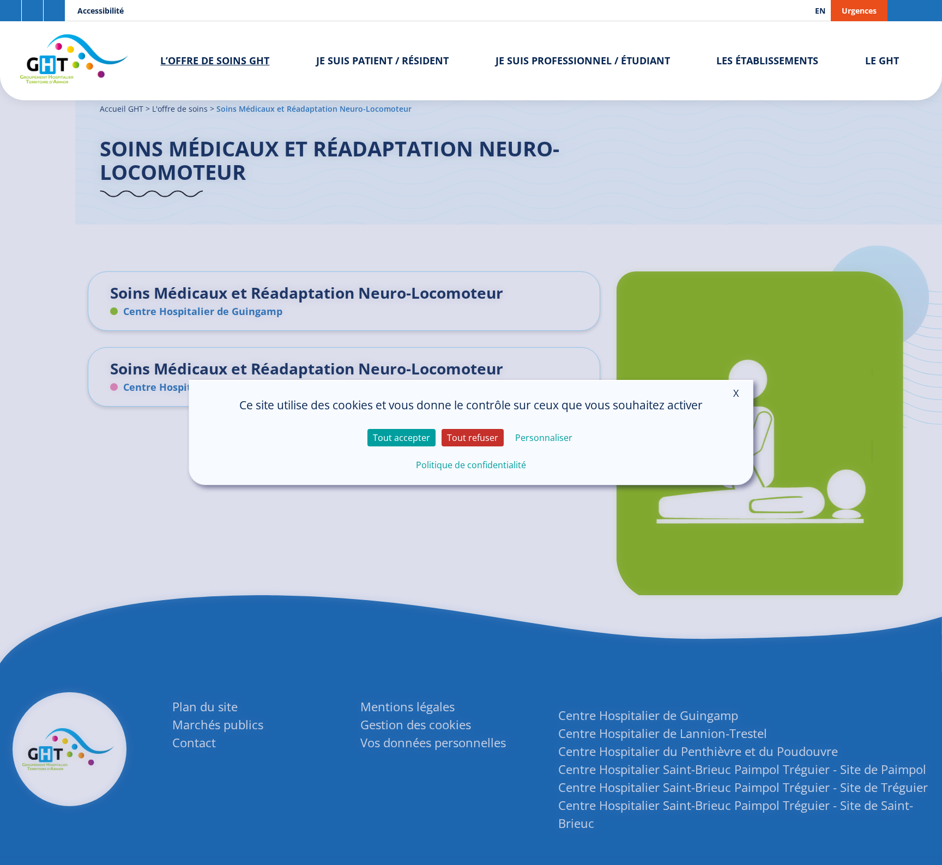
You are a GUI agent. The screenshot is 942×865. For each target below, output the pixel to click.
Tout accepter (401, 438)
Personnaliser (543, 438)
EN (820, 10)
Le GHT (882, 60)
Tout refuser (472, 438)
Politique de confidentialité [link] (471, 465)
